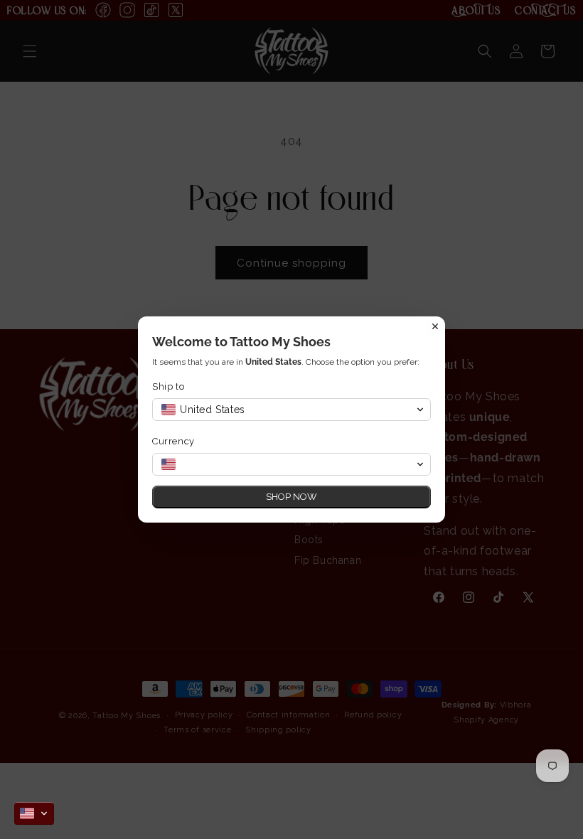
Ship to (168, 386)
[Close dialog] (435, 326)
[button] (34, 813)
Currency (173, 441)
